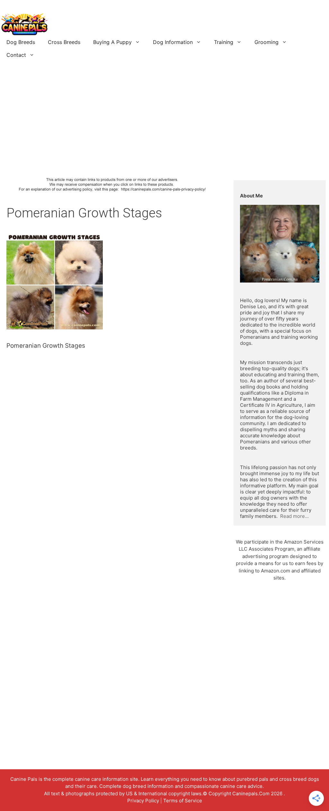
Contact (16, 55)
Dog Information (173, 42)
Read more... (294, 516)
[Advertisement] (164, 122)
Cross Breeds (64, 42)
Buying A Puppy (112, 42)
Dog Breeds (20, 42)
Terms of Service (182, 801)
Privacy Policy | (145, 801)
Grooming (266, 42)
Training (223, 42)
